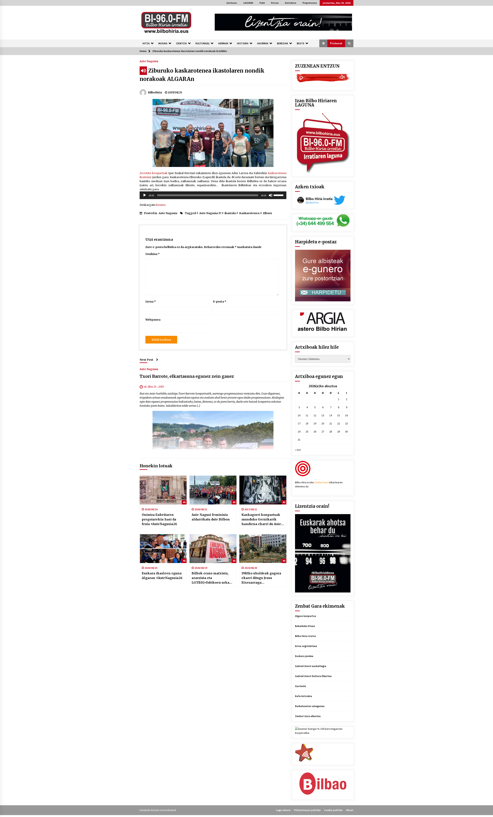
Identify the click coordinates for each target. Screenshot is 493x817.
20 (322, 423)
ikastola (230, 213)
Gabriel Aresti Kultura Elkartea (313, 676)
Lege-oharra (283, 810)
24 (299, 431)
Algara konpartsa (305, 616)
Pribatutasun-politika (307, 810)
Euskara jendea (304, 656)
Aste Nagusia (149, 61)
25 (307, 431)
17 (299, 423)
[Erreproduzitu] (145, 195)
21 (330, 423)
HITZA (146, 43)
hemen (160, 205)
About (349, 810)
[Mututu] (270, 195)
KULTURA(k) (202, 43)
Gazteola (300, 686)
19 (315, 423)
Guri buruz (231, 2)
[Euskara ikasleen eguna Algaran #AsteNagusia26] (163, 548)
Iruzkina (152, 254)
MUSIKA (162, 43)
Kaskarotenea (249, 213)
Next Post (146, 359)
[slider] (279, 194)
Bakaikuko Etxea (305, 626)
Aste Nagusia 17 (210, 213)
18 (307, 423)
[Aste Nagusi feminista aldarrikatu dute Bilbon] (212, 490)
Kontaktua (290, 2)
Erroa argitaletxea (306, 646)
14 (330, 415)
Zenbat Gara (321, 482)
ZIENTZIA (181, 43)
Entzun (275, 2)
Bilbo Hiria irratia (305, 636)
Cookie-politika (333, 810)
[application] (213, 195)
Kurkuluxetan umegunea (309, 706)
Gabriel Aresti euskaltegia (310, 666)
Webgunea (152, 319)
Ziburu (267, 213)
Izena (150, 301)
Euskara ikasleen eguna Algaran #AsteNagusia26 (162, 575)
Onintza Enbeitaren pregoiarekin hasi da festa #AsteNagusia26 (159, 519)
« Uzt (298, 450)
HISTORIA (242, 43)
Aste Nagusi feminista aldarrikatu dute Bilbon (211, 517)
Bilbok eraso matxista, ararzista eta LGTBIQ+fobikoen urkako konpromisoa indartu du (213, 578)
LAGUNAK (248, 2)
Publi (262, 2)
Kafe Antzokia (303, 696)
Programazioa (310, 2)
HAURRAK (262, 43)
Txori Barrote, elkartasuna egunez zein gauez (187, 376)
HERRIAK (223, 43)
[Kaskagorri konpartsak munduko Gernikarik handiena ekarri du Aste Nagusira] (262, 490)
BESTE (300, 43)
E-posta (219, 301)
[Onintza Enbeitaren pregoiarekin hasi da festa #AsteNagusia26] (163, 490)
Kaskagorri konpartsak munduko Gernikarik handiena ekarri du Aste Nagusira (261, 519)
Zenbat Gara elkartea (308, 716)
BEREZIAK (282, 43)
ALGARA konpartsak (154, 173)
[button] (323, 43)
